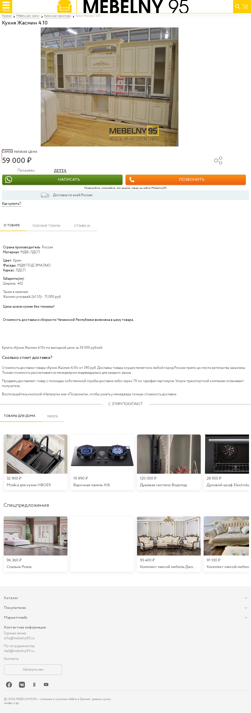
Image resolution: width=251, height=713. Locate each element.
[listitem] (35, 544)
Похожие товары (46, 226)
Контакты (11, 658)
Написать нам (33, 669)
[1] (109, 86)
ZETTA (60, 170)
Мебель (52, 416)
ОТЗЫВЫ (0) (82, 226)
